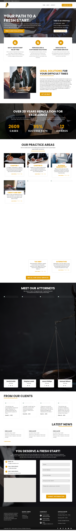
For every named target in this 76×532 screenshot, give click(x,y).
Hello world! (8, 431)
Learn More (13, 174)
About (47, 5)
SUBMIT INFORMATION (56, 496)
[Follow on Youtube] (68, 528)
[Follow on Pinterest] (63, 528)
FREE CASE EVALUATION (14, 31)
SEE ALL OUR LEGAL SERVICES (38, 278)
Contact (53, 5)
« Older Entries (7, 441)
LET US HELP (45, 94)
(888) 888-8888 (67, 5)
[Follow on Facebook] (58, 528)
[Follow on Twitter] (60, 528)
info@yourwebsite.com (63, 25)
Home (44, 5)
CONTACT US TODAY (60, 31)
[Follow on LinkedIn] (66, 528)
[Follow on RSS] (71, 528)
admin (7, 433)
